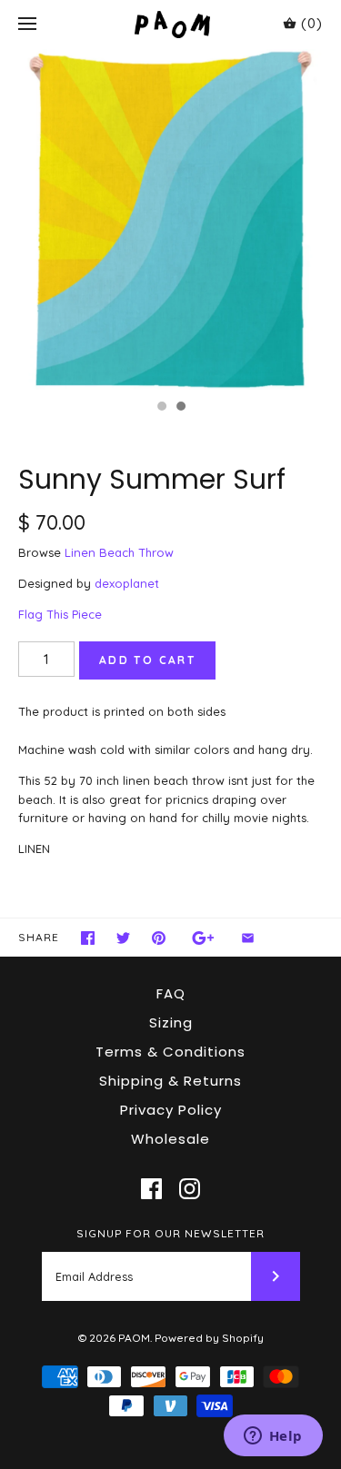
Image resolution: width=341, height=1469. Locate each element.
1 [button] (161, 408)
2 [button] (180, 408)
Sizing (171, 1022)
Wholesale (170, 1138)
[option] (170, 219)
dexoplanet (127, 583)
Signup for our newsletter (170, 1233)
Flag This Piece (60, 614)
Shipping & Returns (170, 1080)
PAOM (134, 1338)
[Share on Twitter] (123, 938)
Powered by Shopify (209, 1338)
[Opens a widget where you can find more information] (273, 1437)
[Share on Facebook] (88, 938)
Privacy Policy (171, 1109)
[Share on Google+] (203, 938)
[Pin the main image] (158, 938)
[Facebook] (151, 1188)
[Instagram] (189, 1188)
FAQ (171, 993)
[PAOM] (170, 24)
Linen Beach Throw (119, 552)
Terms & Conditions (170, 1051)
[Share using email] (248, 938)
